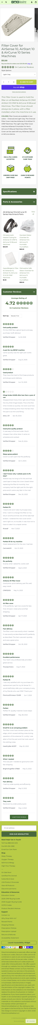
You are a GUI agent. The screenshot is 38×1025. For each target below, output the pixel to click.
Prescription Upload (8, 931)
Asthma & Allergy (7, 863)
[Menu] (2, 2)
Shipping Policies (7, 925)
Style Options (6, 70)
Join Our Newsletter (19, 834)
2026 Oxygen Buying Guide (11, 902)
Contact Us (5, 915)
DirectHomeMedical (21, 1018)
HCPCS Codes (6, 905)
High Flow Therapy (8, 866)
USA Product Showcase (10, 882)
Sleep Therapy (6, 856)
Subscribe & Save (7, 879)
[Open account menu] (32, 2)
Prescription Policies (8, 928)
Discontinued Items (8, 889)
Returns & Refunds (8, 934)
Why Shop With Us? (8, 918)
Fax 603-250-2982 (7, 846)
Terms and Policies (19, 1021)
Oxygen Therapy (7, 859)
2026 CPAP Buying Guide (10, 899)
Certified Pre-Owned (9, 876)
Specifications (19, 192)
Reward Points (6, 921)
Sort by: (6, 316)
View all (33, 213)
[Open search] (6, 2)
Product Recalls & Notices (10, 908)
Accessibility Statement (10, 938)
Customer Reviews (19, 292)
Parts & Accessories (19, 202)
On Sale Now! (6, 872)
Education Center (8, 895)
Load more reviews (19, 817)
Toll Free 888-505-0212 (9, 843)
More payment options (19, 92)
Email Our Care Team (9, 849)
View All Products (7, 885)
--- (2, 869)
